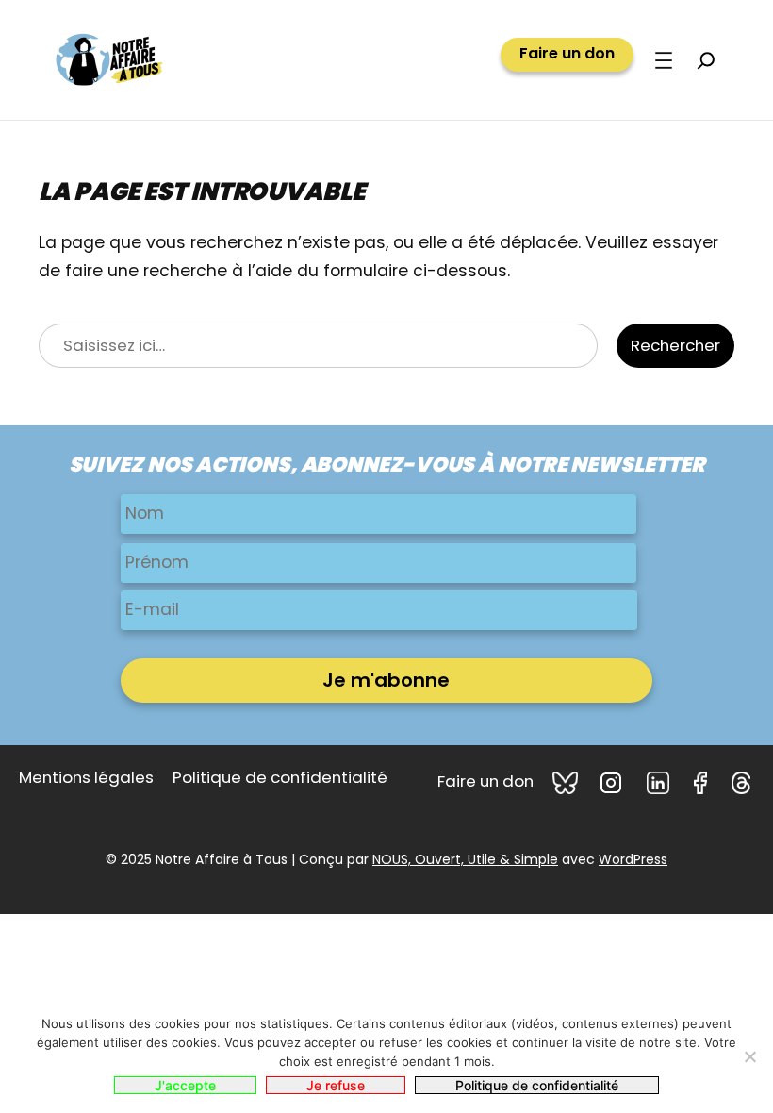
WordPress (633, 859)
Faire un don (567, 53)
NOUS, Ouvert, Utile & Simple (465, 859)
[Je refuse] (749, 1056)
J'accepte (185, 1085)
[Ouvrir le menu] (664, 60)
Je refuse (335, 1085)
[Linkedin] (661, 783)
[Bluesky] (566, 783)
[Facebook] (703, 783)
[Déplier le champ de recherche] (706, 60)
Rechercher (675, 345)
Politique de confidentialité (536, 1085)
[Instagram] (614, 783)
